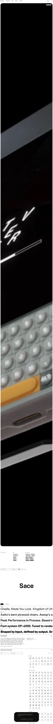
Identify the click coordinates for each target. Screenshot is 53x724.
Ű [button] (39, 702)
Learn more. (20, 715)
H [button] (51, 658)
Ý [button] (45, 705)
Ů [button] (48, 702)
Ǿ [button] (48, 693)
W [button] (48, 664)
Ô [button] (30, 693)
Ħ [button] (51, 681)
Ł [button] (30, 690)
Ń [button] (33, 690)
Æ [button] (33, 676)
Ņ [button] (39, 690)
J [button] (33, 661)
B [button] (33, 658)
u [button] (42, 720)
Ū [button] (42, 702)
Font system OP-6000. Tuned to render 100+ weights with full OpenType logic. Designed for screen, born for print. (26, 626)
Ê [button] (45, 679)
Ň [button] (36, 690)
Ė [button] (51, 679)
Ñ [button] (42, 690)
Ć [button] (39, 676)
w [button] (48, 720)
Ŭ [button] (51, 699)
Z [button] (33, 667)
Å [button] (51, 673)
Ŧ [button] (36, 699)
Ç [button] (45, 676)
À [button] (42, 673)
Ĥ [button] (30, 684)
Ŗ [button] (42, 696)
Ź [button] (33, 708)
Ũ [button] (51, 702)
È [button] (30, 681)
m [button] (42, 717)
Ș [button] (33, 699)
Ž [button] (36, 708)
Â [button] (36, 673)
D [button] (39, 658)
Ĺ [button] (42, 687)
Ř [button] (39, 696)
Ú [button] (48, 699)
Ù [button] (36, 702)
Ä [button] (39, 673)
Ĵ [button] (36, 687)
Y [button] (30, 667)
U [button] (42, 664)
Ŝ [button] (30, 699)
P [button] (51, 661)
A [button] (30, 658)
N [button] (45, 661)
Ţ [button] (42, 699)
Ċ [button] (51, 676)
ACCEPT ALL (31, 719)
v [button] (45, 720)
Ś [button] (45, 696)
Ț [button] (45, 699)
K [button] (36, 661)
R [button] (33, 664)
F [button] (45, 658)
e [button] (42, 714)
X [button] (51, 664)
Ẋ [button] (42, 705)
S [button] (36, 664)
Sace (26, 585)
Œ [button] (30, 696)
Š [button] (48, 696)
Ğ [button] (39, 681)
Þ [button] (33, 696)
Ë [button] (48, 679)
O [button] (48, 661)
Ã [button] (30, 676)
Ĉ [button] (48, 676)
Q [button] (30, 664)
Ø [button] (45, 693)
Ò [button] (36, 693)
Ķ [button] (39, 687)
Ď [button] (30, 679)
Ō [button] (42, 693)
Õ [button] (51, 693)
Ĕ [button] (39, 679)
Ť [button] (39, 699)
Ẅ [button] (36, 705)
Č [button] (42, 676)
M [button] (42, 661)
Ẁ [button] (39, 705)
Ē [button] (33, 681)
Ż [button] (39, 708)
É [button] (36, 679)
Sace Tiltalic (7, 604)
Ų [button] (45, 702)
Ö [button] (33, 693)
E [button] (42, 658)
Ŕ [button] (36, 696)
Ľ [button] (45, 687)
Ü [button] (33, 702)
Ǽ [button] (36, 676)
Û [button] (30, 702)
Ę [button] (36, 681)
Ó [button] (48, 690)
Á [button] (30, 673)
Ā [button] (45, 673)
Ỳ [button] (30, 708)
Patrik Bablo (10, 646)
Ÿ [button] (51, 705)
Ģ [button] (45, 681)
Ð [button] (33, 679)
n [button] (45, 717)
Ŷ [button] (48, 705)
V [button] (45, 664)
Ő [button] (39, 693)
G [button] (48, 658)
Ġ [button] (48, 681)
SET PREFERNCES (24, 719)
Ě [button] (42, 679)
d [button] (39, 714)
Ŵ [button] (33, 705)
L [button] (39, 661)
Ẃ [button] (30, 705)
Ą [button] (48, 673)
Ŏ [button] (51, 690)
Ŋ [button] (45, 690)
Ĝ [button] (42, 681)
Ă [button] (33, 673)
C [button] (36, 658)
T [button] (39, 664)
